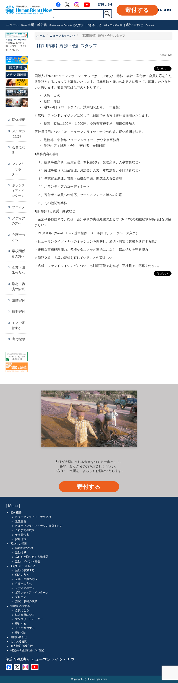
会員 (10, 39)
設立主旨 (20, 521)
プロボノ (18, 207)
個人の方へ (22, 574)
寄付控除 (18, 339)
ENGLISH (105, 4)
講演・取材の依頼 (26, 601)
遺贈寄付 (18, 300)
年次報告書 (22, 534)
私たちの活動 (18, 543)
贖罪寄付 (18, 311)
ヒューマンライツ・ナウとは (33, 517)
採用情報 (20, 539)
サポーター (19, 39)
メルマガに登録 (18, 133)
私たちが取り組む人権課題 (31, 556)
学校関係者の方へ (18, 253)
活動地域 (20, 552)
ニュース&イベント (63, 35)
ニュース (16, 25)
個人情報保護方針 (21, 646)
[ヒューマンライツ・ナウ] (29, 9)
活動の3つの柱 (24, 548)
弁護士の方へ (18, 237)
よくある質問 (18, 641)
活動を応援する (20, 606)
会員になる (18, 149)
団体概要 (18, 120)
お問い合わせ (139, 25)
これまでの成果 (25, 530)
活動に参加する (25, 570)
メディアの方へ (18, 220)
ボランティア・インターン (18, 190)
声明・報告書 (50, 25)
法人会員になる (25, 614)
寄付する (137, 10)
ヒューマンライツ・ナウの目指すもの (38, 525)
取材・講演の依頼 (18, 286)
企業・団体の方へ (18, 270)
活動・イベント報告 (27, 561)
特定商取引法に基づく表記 (27, 650)
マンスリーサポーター (18, 169)
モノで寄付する (18, 325)
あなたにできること (98, 25)
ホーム (40, 35)
